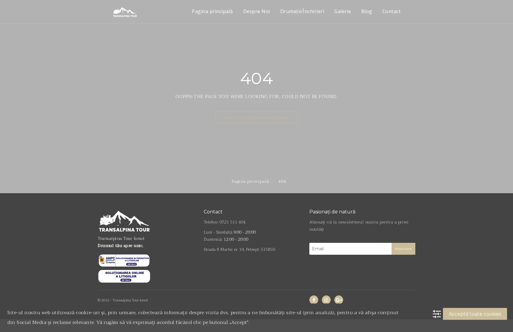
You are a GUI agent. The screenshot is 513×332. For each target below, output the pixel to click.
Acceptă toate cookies (475, 314)
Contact (391, 11)
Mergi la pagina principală (257, 117)
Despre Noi (256, 11)
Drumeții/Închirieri (302, 11)
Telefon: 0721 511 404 (225, 222)
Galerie (342, 11)
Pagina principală (212, 11)
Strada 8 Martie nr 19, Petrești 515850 (239, 249)
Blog (366, 11)
